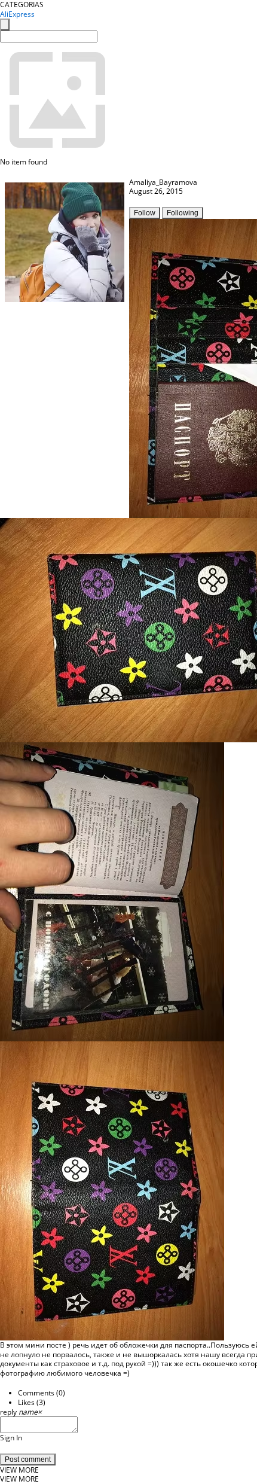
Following (182, 213)
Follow (144, 213)
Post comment (28, 1459)
